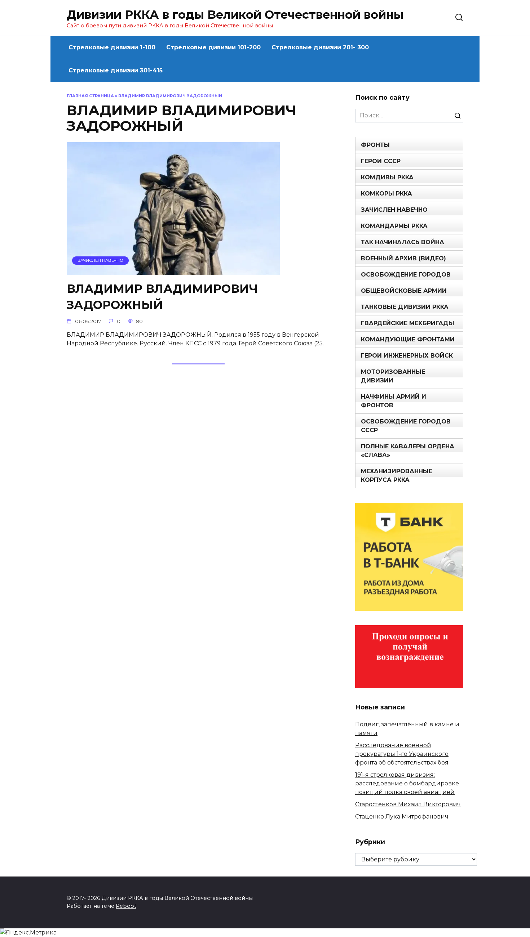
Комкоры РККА (386, 193)
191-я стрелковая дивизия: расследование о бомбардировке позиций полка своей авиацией (407, 783)
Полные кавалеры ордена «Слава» (407, 450)
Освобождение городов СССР (406, 426)
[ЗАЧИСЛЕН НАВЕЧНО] (173, 270)
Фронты (375, 145)
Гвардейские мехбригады (407, 323)
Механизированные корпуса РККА (396, 475)
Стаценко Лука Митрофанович (402, 816)
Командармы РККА (394, 226)
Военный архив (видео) (403, 258)
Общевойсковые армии (404, 290)
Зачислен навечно (394, 209)
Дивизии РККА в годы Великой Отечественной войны (235, 15)
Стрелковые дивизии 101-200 (213, 47)
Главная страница (90, 95)
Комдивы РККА (387, 177)
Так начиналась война (402, 242)
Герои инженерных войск (407, 355)
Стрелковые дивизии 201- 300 (320, 47)
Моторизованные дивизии (393, 376)
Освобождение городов (406, 274)
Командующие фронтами (408, 339)
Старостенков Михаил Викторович (408, 804)
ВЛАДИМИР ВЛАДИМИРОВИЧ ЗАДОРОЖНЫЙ (162, 297)
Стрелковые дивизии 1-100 (112, 47)
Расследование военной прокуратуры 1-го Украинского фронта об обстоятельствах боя (402, 754)
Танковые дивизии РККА (405, 307)
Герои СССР (381, 161)
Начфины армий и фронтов (393, 401)
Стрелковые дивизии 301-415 (116, 70)
